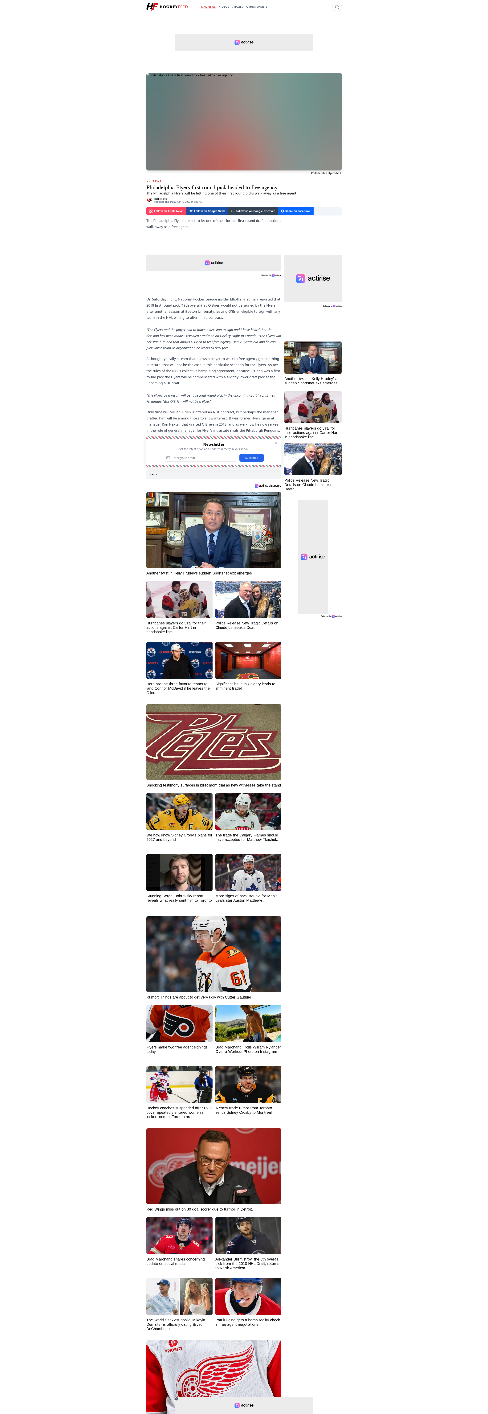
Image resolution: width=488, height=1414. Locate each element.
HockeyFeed (160, 198)
